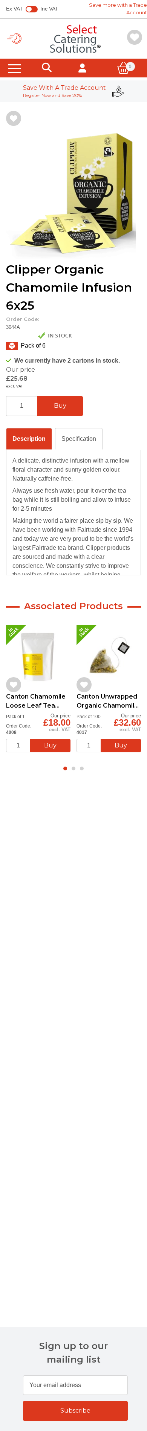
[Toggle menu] (14, 68)
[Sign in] (82, 68)
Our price (20, 369)
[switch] (32, 9)
